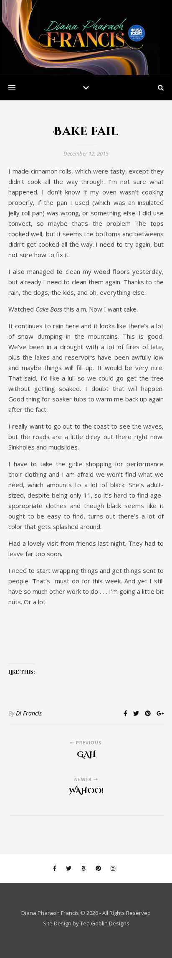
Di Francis (29, 713)
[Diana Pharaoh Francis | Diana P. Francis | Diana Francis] (86, 37)
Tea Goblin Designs (104, 923)
